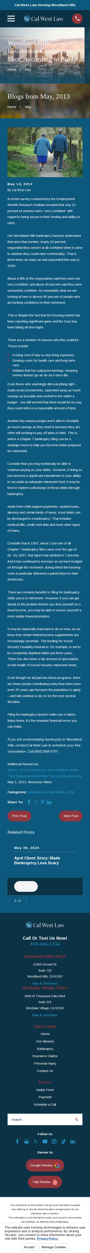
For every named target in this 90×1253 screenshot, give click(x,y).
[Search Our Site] (76, 1119)
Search (16, 1119)
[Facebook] (17, 1141)
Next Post (71, 816)
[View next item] (26, 901)
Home (45, 1034)
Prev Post (19, 816)
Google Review (41, 1165)
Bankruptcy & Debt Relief (46, 792)
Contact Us (45, 1071)
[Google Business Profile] (26, 1141)
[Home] (43, 18)
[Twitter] (35, 1141)
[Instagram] (54, 1141)
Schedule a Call (45, 1104)
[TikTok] (63, 1141)
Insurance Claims (45, 1056)
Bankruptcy (45, 1049)
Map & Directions (45, 983)
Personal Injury (45, 1063)
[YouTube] (45, 1141)
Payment (45, 1097)
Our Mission (45, 1041)
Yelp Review (41, 1182)
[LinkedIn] (72, 1141)
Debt (70, 792)
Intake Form (45, 1090)
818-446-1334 (45, 944)
